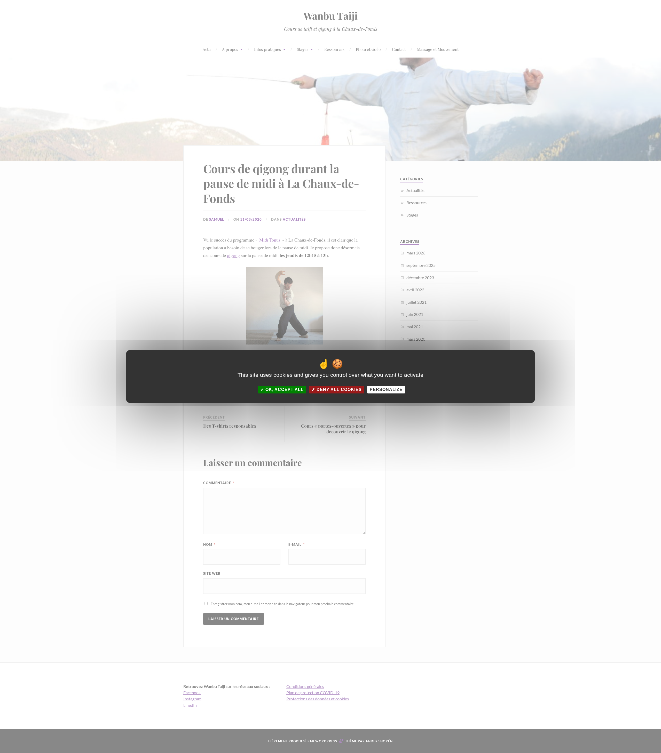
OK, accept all (284, 389)
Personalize (386, 389)
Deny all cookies (338, 389)
